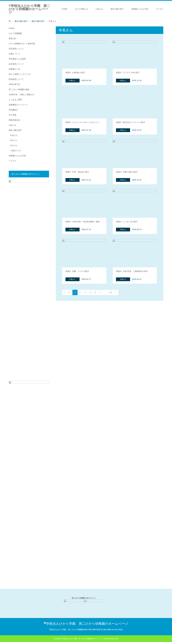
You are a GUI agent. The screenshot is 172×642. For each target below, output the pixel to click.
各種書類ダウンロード (18, 105)
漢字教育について (16, 49)
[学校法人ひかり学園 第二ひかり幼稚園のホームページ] (51, 9)
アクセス (159, 9)
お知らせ (99, 9)
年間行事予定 (14, 84)
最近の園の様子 (117, 9)
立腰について (14, 54)
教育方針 (12, 38)
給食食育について (16, 64)
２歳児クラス (15, 151)
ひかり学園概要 (15, 33)
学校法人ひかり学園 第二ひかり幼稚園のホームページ (83, 639)
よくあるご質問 (15, 100)
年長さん (14, 135)
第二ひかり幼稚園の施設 (19, 89)
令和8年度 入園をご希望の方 (21, 94)
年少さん (14, 145)
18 (111, 292)
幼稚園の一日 (14, 69)
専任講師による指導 (17, 59)
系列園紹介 (13, 110)
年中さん (14, 140)
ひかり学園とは (81, 9)
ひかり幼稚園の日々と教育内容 (22, 44)
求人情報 (12, 115)
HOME (64, 9)
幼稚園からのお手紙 (139, 9)
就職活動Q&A (14, 120)
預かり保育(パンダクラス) (20, 74)
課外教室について (16, 79)
